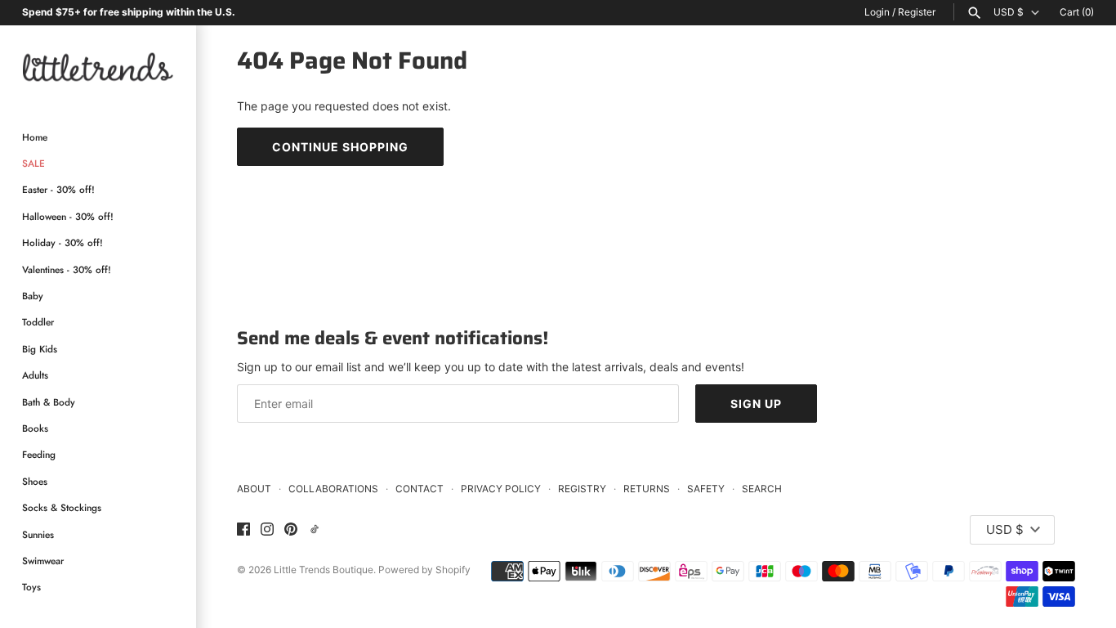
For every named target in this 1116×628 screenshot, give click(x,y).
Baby (32, 296)
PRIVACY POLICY (501, 488)
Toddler (38, 322)
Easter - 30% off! (58, 189)
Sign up (756, 403)
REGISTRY (582, 488)
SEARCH (762, 488)
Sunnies (38, 534)
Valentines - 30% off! (66, 269)
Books (35, 428)
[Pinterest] (290, 530)
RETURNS (646, 488)
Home (34, 137)
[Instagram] (267, 530)
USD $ (1008, 12)
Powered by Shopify (424, 569)
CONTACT (419, 488)
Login (877, 12)
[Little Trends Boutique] (98, 66)
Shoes (34, 481)
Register (916, 12)
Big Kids (39, 349)
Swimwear (43, 560)
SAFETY (706, 488)
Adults (35, 375)
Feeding (39, 454)
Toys (31, 587)
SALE (33, 163)
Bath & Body (48, 402)
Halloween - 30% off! (68, 216)
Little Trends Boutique (323, 569)
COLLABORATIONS (333, 488)
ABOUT (254, 488)
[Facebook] (243, 530)
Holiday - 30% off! (62, 242)
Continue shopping (340, 147)
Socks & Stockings (61, 507)
